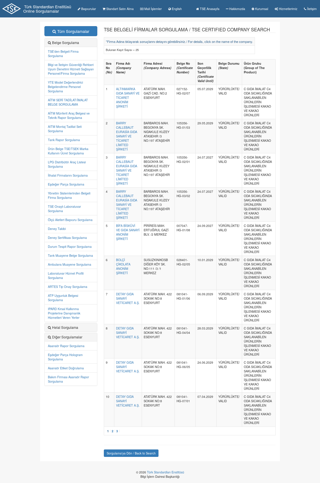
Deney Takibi (57, 228)
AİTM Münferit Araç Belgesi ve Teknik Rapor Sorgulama (69, 115)
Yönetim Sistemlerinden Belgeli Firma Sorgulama (69, 195)
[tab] (71, 337)
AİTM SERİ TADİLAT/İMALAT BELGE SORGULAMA (68, 102)
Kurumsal (261, 9)
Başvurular (88, 9)
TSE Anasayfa (209, 9)
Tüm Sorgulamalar (72, 31)
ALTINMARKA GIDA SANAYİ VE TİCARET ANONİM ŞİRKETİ (128, 97)
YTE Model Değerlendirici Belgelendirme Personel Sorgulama (65, 86)
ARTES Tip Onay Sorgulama (67, 286)
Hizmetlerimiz (287, 9)
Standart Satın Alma (119, 9)
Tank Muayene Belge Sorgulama (70, 255)
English (176, 9)
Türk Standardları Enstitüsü (165, 472)
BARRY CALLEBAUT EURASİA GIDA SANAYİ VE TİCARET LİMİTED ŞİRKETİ (126, 136)
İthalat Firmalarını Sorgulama (68, 175)
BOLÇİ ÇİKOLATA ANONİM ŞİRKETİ (123, 266)
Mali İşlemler (152, 9)
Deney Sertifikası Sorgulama (67, 237)
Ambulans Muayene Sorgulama (69, 264)
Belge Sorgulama (65, 42)
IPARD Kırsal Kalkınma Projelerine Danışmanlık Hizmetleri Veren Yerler (64, 313)
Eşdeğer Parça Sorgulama (66, 184)
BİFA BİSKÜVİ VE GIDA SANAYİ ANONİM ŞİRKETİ (128, 232)
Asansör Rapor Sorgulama (66, 346)
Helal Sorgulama (65, 327)
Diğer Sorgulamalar (67, 336)
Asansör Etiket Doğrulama (66, 368)
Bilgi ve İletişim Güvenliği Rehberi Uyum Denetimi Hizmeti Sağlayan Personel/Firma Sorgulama (71, 69)
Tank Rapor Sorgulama (64, 140)
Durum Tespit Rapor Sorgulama (70, 246)
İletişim (311, 9)
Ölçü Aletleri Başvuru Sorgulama (70, 220)
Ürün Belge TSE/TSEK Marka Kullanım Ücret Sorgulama (68, 151)
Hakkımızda (236, 9)
